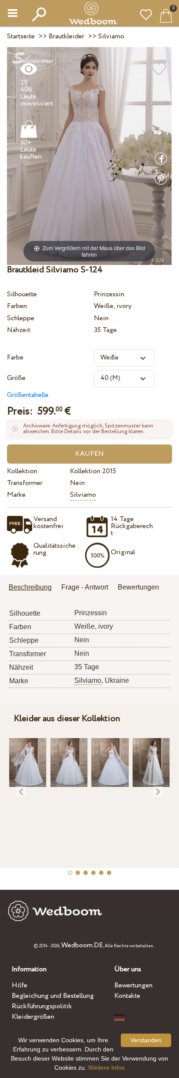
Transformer (25, 483)
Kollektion (22, 471)
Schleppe (20, 318)
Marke (16, 495)
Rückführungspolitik (42, 1006)
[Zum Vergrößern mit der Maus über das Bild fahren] (89, 156)
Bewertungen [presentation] (138, 587)
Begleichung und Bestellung (53, 996)
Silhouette (22, 294)
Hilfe (19, 985)
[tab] (33, 588)
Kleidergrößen (33, 1017)
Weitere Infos (106, 1067)
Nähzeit (18, 330)
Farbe (15, 357)
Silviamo (83, 495)
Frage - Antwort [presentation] (84, 587)
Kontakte (127, 996)
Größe (16, 378)
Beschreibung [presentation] (30, 587)
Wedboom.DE (82, 945)
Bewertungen (133, 985)
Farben (17, 306)
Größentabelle (28, 395)
